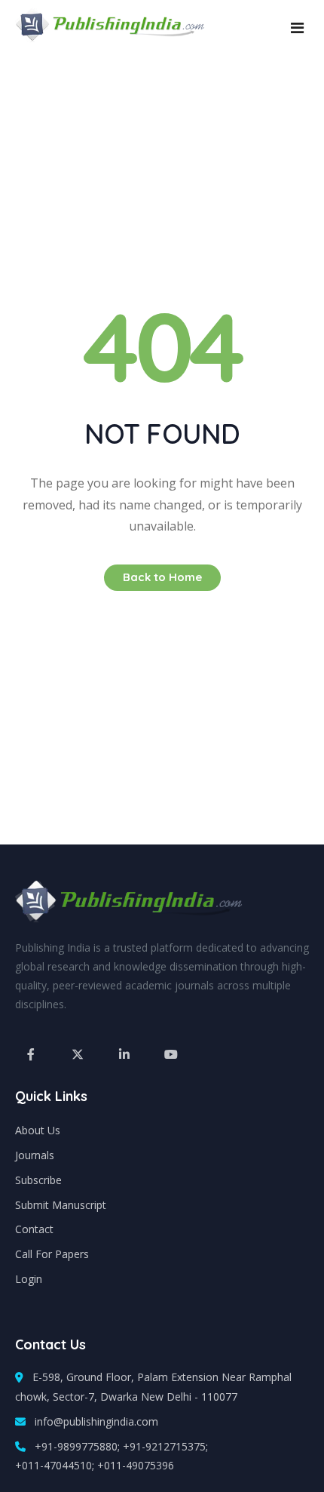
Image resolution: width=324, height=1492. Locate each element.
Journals (34, 1155)
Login (28, 1279)
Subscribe (38, 1180)
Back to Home (162, 577)
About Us (37, 1130)
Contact (34, 1229)
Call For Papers (52, 1254)
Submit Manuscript (60, 1205)
